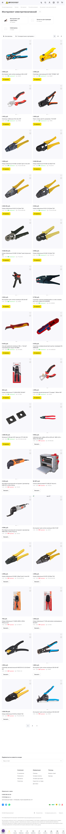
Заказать (36, 444)
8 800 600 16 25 (6, 794)
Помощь (35, 773)
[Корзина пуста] (62, 2)
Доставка (35, 783)
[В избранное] (30, 41)
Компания (20, 770)
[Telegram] (6, 805)
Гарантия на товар (38, 781)
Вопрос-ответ (52, 773)
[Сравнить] (30, 43)
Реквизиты (20, 776)
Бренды (50, 776)
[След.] (37, 725)
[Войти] (49, 2)
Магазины (20, 778)
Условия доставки (38, 778)
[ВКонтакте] (3, 805)
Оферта (61, 813)
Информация (37, 770)
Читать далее (37, 824)
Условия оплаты (37, 776)
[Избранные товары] (58, 2)
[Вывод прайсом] (61, 36)
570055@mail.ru (6, 797)
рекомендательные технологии (33, 817)
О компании (20, 773)
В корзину (6, 79)
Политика (20, 781)
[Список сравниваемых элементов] (53, 2)
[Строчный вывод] (57, 36)
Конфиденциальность (50, 813)
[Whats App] (9, 805)
